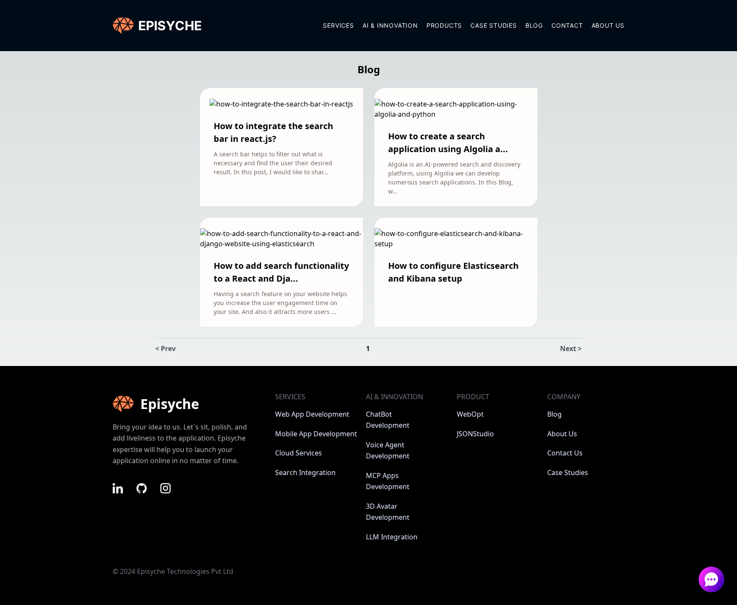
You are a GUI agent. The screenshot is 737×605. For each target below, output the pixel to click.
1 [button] (368, 348)
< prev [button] (165, 348)
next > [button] (571, 348)
